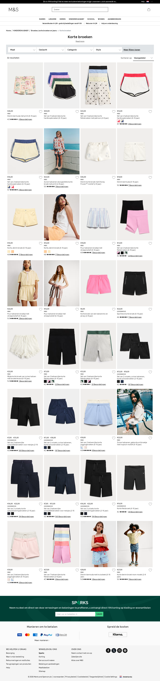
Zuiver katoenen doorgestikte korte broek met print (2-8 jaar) (58, 183)
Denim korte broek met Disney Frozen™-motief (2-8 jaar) (92, 183)
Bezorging (10, 653)
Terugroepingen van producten (18, 664)
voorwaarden (58, 677)
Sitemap (42, 671)
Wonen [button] (101, 19)
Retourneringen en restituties (18, 660)
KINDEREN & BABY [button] (76, 19)
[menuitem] (42, 19)
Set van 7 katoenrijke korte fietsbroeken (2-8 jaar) (54, 576)
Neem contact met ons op (81, 653)
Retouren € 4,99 (91, 23)
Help (8, 668)
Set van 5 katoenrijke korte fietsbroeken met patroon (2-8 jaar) (94, 117)
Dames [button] (42, 19)
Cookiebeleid (83, 677)
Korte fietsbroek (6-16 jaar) (127, 508)
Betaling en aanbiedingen (49, 664)
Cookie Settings (110, 677)
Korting (42, 657)
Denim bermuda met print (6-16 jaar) (22, 116)
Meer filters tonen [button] (132, 50)
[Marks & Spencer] (13, 10)
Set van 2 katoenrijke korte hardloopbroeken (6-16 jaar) (128, 117)
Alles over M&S (77, 660)
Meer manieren (41, 640)
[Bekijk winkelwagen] (148, 9)
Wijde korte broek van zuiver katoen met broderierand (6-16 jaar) (21, 377)
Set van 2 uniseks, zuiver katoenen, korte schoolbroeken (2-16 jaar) (131, 378)
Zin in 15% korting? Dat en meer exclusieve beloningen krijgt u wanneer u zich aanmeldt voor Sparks (80, 2)
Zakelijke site (76, 657)
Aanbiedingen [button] (114, 19)
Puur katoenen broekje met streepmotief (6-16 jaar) (91, 249)
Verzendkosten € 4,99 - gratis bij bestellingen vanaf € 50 (62, 23)
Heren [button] (62, 19)
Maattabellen (44, 668)
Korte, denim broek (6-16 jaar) (19, 248)
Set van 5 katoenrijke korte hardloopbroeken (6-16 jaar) (55, 117)
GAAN (99, 614)
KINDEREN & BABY (21, 31)
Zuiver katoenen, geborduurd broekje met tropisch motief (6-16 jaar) (132, 443)
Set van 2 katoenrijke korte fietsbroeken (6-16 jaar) (127, 249)
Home (8, 31)
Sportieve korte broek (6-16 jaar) (130, 314)
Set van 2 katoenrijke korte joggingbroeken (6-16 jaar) (91, 443)
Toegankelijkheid (96, 677)
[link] (147, 1)
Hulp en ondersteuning (109, 23)
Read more (80, 41)
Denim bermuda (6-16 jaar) (127, 182)
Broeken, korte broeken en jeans (44, 31)
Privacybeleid (70, 677)
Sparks (41, 653)
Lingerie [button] (52, 19)
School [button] (91, 19)
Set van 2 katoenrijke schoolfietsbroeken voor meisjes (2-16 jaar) (22, 445)
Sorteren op (126, 58)
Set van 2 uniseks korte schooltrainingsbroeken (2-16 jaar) (21, 510)
